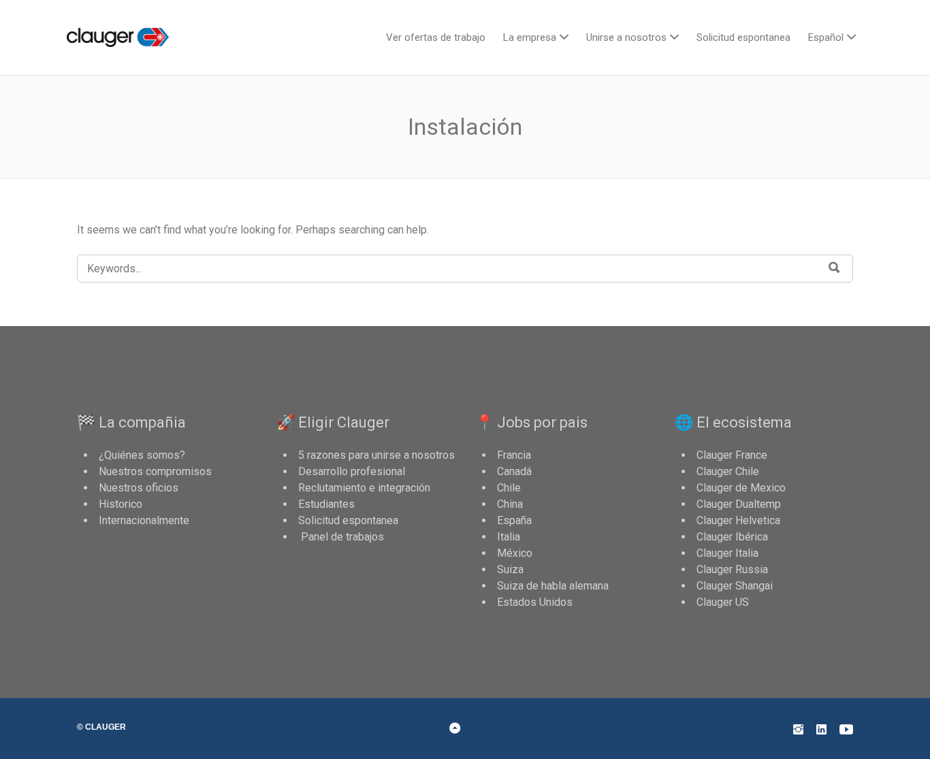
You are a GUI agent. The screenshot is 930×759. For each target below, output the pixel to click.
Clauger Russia (732, 569)
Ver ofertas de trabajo (435, 37)
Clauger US (722, 602)
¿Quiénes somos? (142, 455)
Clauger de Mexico (741, 487)
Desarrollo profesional (351, 471)
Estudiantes (326, 504)
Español (826, 37)
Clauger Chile (727, 471)
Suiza (510, 569)
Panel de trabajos (341, 536)
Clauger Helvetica (738, 520)
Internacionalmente (144, 520)
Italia (508, 536)
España (514, 520)
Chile (509, 487)
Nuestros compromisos (155, 471)
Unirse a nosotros (626, 37)
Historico (120, 504)
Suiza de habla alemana (553, 585)
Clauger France (731, 455)
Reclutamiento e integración (364, 487)
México (514, 553)
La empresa (529, 37)
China (510, 504)
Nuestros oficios (138, 487)
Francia (514, 455)
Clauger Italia (727, 553)
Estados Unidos (535, 602)
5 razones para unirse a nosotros (376, 455)
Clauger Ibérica (732, 536)
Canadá (514, 471)
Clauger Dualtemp (738, 504)
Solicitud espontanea (743, 37)
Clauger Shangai (734, 585)
